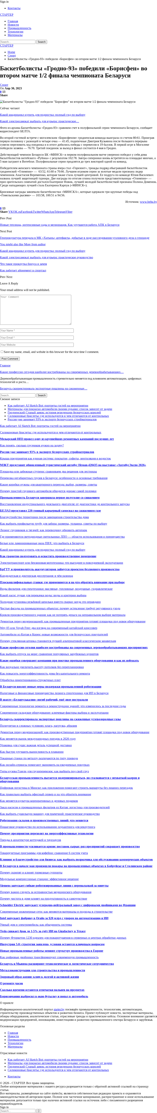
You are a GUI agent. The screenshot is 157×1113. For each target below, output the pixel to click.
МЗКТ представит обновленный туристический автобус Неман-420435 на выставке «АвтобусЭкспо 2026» (73, 465)
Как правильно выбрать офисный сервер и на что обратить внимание (45, 794)
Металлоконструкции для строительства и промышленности (42, 970)
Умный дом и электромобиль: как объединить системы (36, 924)
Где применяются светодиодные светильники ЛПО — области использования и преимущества (62, 536)
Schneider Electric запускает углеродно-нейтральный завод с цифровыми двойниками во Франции (68, 905)
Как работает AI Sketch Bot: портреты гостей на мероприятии (48, 405)
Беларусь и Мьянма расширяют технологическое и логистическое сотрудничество (57, 963)
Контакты (14, 8)
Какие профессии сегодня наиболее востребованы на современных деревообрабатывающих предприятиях (74, 647)
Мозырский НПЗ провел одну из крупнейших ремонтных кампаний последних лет (57, 439)
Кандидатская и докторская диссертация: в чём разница (36, 575)
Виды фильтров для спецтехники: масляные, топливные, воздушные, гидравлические (56, 588)
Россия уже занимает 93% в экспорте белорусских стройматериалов (52, 419)
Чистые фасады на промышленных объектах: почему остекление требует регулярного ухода (60, 608)
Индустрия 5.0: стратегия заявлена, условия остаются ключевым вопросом (52, 944)
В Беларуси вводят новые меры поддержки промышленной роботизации (50, 686)
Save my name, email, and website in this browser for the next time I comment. (51, 351)
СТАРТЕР (6, 14)
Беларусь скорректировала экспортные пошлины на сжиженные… (43, 388)
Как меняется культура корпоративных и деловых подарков (39, 800)
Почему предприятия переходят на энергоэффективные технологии (46, 833)
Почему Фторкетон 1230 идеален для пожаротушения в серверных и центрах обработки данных (63, 937)
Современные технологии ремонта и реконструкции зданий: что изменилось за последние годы (63, 706)
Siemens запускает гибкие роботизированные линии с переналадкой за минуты (54, 885)
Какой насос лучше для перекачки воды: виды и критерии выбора (43, 595)
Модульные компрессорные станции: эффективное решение (39, 879)
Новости (13, 24)
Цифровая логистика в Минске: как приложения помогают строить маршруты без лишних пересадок (66, 787)
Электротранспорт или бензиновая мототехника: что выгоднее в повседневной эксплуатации (61, 562)
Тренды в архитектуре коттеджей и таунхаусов (30, 840)
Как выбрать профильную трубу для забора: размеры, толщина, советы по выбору (53, 523)
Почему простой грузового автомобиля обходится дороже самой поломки (48, 491)
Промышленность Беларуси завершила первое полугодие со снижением (50, 497)
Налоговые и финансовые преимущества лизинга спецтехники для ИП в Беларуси (54, 693)
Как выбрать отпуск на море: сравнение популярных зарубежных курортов (49, 654)
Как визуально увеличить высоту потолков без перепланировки (42, 667)
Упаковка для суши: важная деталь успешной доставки (36, 745)
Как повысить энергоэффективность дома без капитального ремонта (45, 673)
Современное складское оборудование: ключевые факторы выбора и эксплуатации (54, 712)
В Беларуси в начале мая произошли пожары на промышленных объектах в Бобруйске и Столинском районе (76, 866)
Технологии (15, 31)
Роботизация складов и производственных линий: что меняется (44, 820)
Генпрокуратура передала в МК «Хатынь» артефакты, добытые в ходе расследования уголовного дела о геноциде (74, 237)
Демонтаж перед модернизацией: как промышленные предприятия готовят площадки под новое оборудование (73, 621)
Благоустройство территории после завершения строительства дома (44, 517)
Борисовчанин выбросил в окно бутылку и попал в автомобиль (44, 996)
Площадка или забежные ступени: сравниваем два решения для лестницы (48, 471)
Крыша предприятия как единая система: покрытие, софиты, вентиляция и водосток (55, 458)
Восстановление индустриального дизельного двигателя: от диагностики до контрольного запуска (65, 504)
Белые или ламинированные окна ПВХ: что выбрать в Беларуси (42, 543)
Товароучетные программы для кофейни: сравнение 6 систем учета (44, 853)
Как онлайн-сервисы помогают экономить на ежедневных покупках (45, 764)
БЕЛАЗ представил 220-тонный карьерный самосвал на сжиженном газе (50, 510)
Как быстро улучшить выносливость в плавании (32, 751)
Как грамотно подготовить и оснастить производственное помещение (48, 556)
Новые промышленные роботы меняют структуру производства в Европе (51, 950)
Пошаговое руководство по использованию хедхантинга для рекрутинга (47, 827)
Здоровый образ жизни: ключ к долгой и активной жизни (39, 976)
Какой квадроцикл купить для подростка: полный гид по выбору (42, 114)
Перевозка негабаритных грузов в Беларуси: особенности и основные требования (53, 478)
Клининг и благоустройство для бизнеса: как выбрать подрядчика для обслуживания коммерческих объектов (76, 859)
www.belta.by (148, 201)
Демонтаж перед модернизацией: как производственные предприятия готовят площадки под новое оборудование (74, 732)
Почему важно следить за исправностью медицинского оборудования (45, 892)
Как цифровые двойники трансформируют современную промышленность (49, 957)
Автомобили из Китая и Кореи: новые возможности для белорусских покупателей (54, 634)
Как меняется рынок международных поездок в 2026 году (38, 738)
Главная (13, 21)
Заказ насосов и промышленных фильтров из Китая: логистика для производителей (55, 807)
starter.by (59, 1009)
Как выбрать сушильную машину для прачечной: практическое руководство (50, 813)
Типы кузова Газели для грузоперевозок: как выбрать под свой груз (44, 771)
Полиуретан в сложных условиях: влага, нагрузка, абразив (38, 725)
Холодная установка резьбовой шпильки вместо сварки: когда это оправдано (50, 601)
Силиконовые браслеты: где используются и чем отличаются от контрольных (58, 416)
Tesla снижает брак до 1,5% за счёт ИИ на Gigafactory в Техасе (43, 931)
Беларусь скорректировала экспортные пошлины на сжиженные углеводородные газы (60, 719)
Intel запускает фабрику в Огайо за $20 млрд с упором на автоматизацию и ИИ (54, 918)
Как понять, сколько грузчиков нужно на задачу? (32, 445)
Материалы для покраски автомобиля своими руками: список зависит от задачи (60, 409)
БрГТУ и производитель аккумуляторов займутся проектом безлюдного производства (59, 569)
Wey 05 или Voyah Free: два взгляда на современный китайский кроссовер (48, 628)
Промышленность (19, 28)
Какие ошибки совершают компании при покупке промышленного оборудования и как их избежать (69, 660)
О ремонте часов (11, 983)
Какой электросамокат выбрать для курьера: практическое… (39, 121)
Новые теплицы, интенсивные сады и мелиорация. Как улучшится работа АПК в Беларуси (59, 224)
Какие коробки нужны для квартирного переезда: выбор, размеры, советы (48, 484)
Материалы (15, 35)
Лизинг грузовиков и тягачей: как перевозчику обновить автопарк (43, 530)
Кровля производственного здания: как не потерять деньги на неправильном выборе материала (62, 615)
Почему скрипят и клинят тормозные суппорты (31, 872)
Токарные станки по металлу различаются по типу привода (39, 758)
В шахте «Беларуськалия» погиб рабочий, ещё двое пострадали (44, 699)
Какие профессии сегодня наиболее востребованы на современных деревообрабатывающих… (62, 372)
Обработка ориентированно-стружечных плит (30, 680)
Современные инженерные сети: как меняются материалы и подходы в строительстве (56, 911)
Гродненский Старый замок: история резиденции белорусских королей (54, 412)
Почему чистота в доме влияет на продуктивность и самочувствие (43, 898)
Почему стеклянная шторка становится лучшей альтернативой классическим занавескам (58, 641)
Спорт (4, 84)
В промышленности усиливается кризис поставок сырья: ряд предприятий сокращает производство (70, 846)
